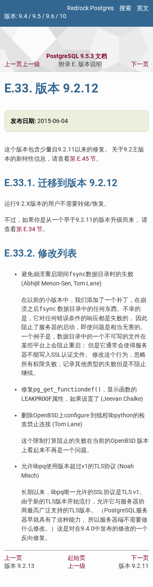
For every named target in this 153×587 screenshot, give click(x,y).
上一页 (13, 64)
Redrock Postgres (90, 8)
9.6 (50, 16)
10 (63, 16)
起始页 (76, 558)
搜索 (125, 8)
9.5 (36, 16)
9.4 (23, 16)
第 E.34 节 (29, 229)
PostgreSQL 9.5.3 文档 (76, 56)
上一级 (31, 64)
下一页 (140, 64)
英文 (143, 8)
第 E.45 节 (83, 158)
